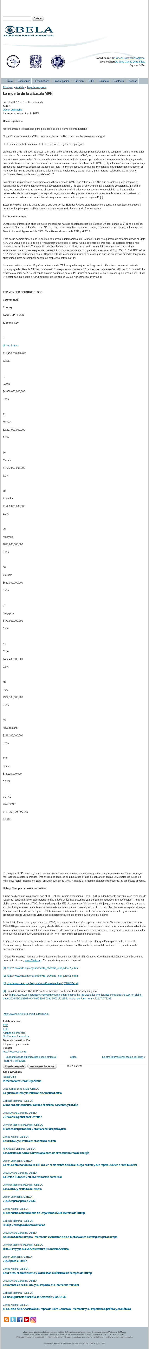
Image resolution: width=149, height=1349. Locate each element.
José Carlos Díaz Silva (16, 1088)
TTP (5, 1025)
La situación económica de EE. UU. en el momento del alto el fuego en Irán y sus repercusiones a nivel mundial (70, 1164)
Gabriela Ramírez (13, 1100)
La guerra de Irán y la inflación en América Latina (32, 1092)
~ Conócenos (22, 81)
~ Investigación (60, 81)
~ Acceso (131, 81)
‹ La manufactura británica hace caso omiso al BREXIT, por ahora (30, 1058)
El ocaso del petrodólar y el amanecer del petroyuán (34, 1128)
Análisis (19, 87)
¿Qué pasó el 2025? (15, 1260)
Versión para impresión (42, 1066)
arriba (73, 1056)
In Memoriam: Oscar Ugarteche (22, 1080)
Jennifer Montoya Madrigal (18, 1124)
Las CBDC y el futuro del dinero (22, 1188)
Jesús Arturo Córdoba (15, 1112)
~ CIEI (90, 81)
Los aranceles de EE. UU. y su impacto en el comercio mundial (41, 1284)
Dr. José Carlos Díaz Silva (130, 61)
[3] (4, 983)
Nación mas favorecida (16, 1036)
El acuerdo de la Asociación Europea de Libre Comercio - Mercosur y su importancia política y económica (67, 1308)
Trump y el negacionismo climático (24, 1224)
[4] (4, 991)
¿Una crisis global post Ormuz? (22, 1116)
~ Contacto (117, 81)
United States (10, 345)
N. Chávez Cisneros (14, 1148)
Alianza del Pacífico (14, 1032)
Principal (8, 87)
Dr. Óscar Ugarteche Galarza (128, 58)
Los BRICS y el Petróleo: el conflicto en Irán (29, 1140)
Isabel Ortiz (9, 1076)
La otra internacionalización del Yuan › (123, 1056)
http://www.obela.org (14, 1051)
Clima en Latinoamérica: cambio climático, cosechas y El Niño (40, 1104)
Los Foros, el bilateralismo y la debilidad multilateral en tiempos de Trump (47, 1272)
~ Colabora (102, 81)
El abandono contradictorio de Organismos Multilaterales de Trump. (44, 1212)
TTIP (6, 1029)
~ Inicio (8, 81)
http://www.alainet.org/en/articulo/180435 (26, 1013)
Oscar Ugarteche (12, 109)
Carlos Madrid (10, 1136)
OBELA (34, 1088)
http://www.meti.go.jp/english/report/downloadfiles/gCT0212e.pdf (42, 983)
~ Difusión (78, 81)
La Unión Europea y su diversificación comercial (32, 1176)
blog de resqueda (36, 87)
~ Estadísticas (41, 81)
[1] (4, 968)
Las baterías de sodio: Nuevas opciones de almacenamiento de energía (46, 1152)
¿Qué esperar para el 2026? (19, 1200)
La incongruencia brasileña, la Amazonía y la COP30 (34, 1296)
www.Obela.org (33, 960)
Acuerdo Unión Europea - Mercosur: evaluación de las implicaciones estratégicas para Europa (60, 1236)
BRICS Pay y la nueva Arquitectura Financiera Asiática (35, 1248)
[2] (4, 975)
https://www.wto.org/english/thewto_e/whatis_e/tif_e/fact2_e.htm (43, 968)
